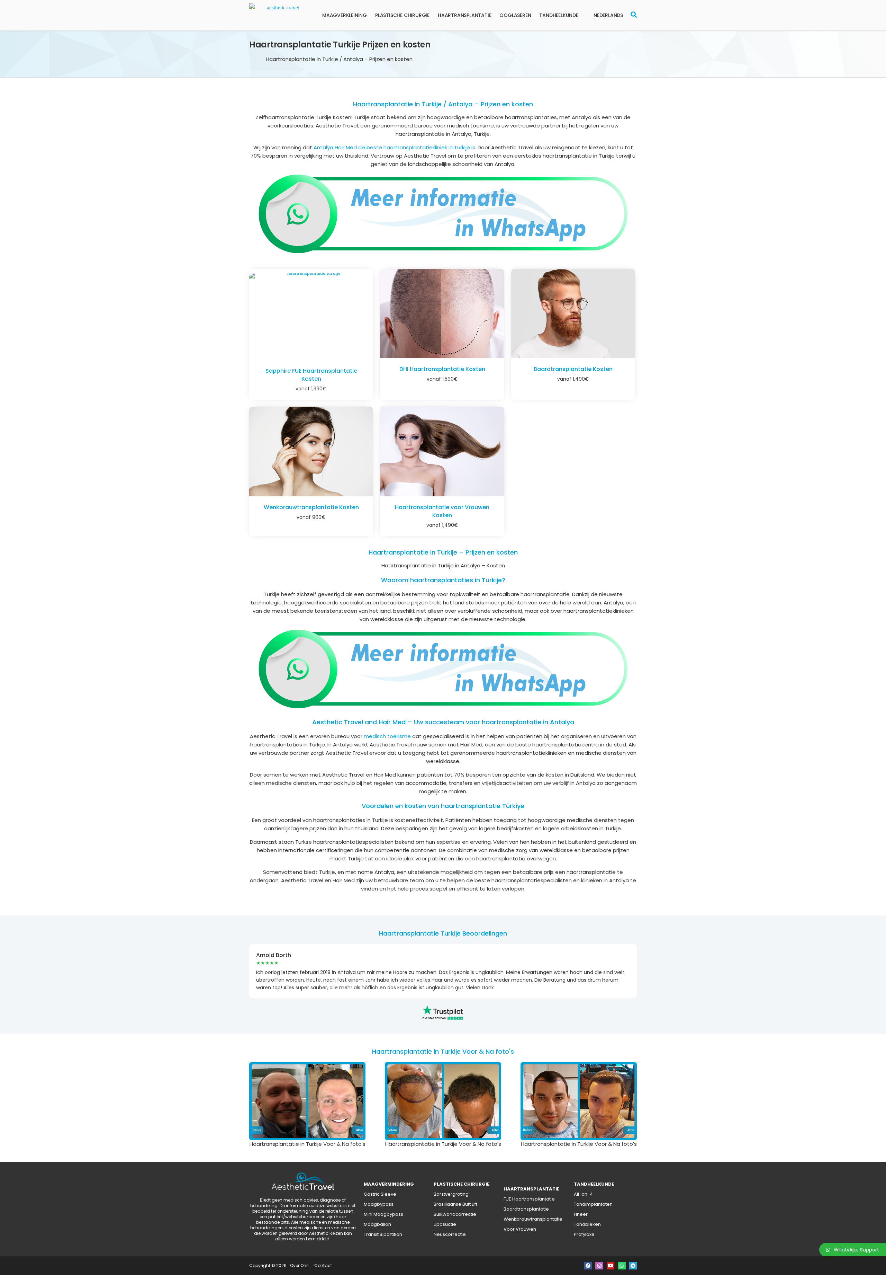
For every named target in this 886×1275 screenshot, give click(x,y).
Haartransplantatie (464, 15)
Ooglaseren (515, 15)
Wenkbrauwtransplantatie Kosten (311, 507)
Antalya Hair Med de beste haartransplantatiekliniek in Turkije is (394, 147)
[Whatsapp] (621, 1265)
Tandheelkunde (558, 15)
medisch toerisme (387, 736)
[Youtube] (610, 1265)
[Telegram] (633, 1265)
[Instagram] (599, 1265)
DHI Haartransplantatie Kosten (442, 369)
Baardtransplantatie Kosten (573, 369)
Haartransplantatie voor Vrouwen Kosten (442, 511)
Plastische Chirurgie (402, 15)
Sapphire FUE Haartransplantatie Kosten (311, 375)
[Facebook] (588, 1265)
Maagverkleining (344, 15)
